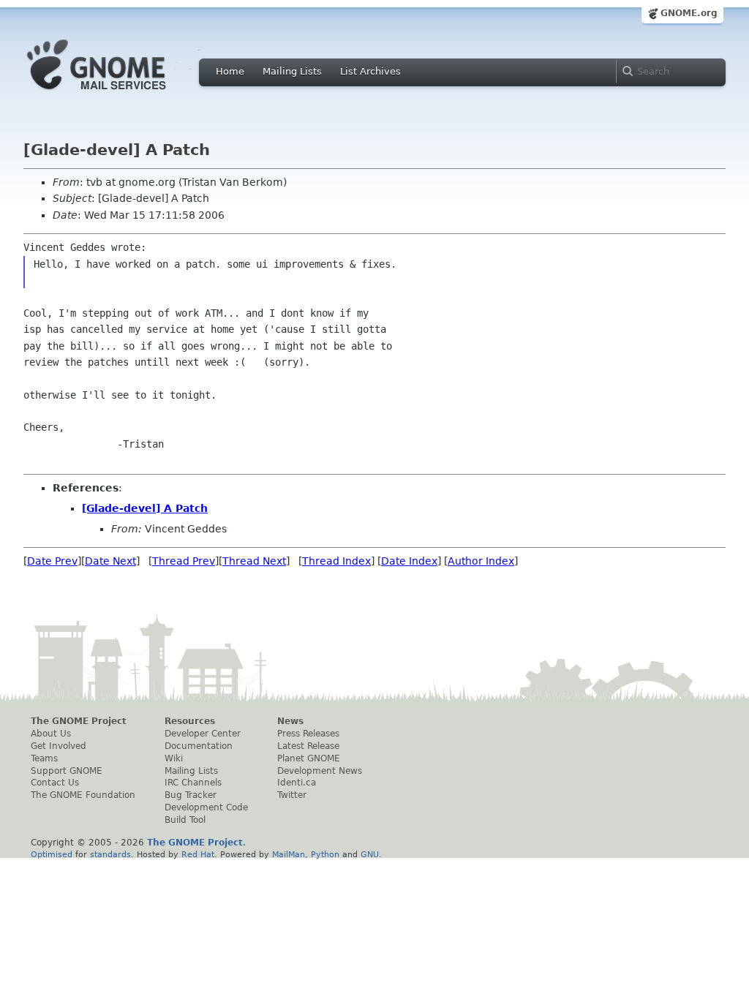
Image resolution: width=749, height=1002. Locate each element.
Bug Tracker (191, 795)
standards (110, 854)
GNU (370, 854)
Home (230, 71)
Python (325, 854)
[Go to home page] (118, 93)
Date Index (409, 561)
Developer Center (203, 733)
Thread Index (336, 561)
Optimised (51, 854)
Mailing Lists (292, 71)
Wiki (174, 758)
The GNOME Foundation (83, 795)
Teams (44, 758)
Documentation (199, 746)
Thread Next (254, 561)
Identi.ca (296, 782)
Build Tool (185, 820)
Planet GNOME (308, 758)
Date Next (110, 561)
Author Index (481, 561)
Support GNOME (66, 771)
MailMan (288, 854)
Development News (319, 771)
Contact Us (55, 782)
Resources (190, 721)
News (290, 721)
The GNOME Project (79, 721)
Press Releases (308, 733)
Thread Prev (183, 561)
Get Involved (58, 746)
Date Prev (52, 561)
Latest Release (308, 746)
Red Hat (197, 854)
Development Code (206, 807)
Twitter (291, 795)
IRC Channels (193, 782)
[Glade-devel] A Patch (145, 508)
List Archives (370, 71)
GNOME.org (689, 13)
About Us (51, 733)
